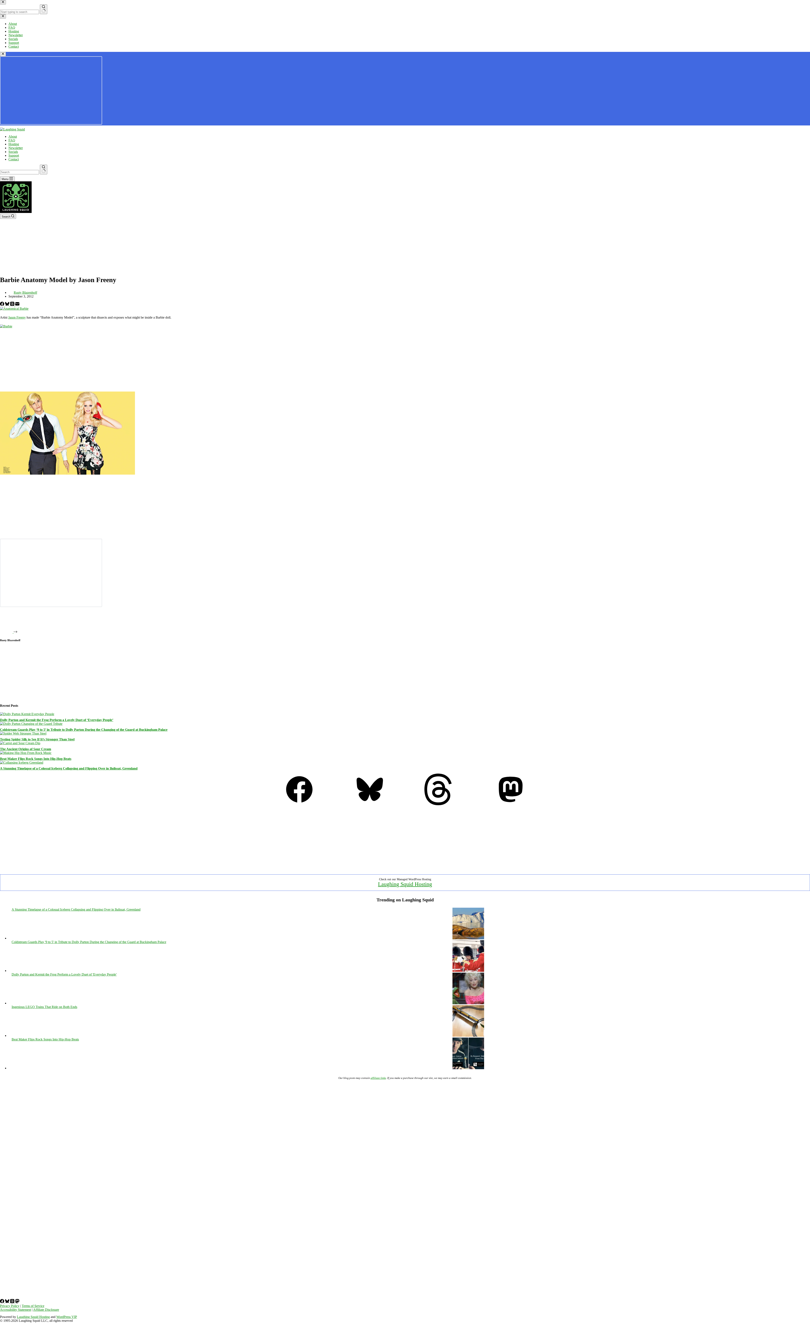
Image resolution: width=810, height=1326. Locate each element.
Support (13, 155)
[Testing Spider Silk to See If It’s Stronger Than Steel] (23, 733)
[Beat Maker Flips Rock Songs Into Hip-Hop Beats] (25, 753)
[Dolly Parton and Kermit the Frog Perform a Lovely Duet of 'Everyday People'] (468, 1003)
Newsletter (15, 148)
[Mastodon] (510, 804)
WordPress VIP (66, 1317)
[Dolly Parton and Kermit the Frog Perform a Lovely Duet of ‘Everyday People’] (27, 714)
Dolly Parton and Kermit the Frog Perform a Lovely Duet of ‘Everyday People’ (56, 720)
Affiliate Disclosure (46, 1309)
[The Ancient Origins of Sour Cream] (20, 743)
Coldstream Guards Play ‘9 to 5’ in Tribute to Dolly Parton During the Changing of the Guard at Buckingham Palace (83, 729)
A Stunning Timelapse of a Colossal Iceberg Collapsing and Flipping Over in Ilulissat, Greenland (69, 768)
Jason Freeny (17, 317)
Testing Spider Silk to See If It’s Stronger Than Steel (37, 739)
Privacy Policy (9, 1306)
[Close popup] (3, 54)
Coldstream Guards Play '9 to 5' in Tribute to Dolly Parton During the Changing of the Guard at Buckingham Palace (89, 942)
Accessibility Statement (15, 1309)
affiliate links (378, 1078)
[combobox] (19, 172)
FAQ (11, 140)
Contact (13, 159)
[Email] (17, 305)
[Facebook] (2, 305)
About (12, 136)
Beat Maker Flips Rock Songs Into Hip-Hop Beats (35, 759)
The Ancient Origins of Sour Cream (25, 749)
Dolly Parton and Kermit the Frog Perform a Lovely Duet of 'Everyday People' (64, 974)
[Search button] (43, 169)
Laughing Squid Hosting (405, 884)
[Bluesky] (7, 305)
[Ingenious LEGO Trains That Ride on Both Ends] (468, 1035)
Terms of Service (33, 1306)
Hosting (13, 144)
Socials (13, 151)
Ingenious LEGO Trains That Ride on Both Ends (44, 1007)
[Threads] (12, 305)
